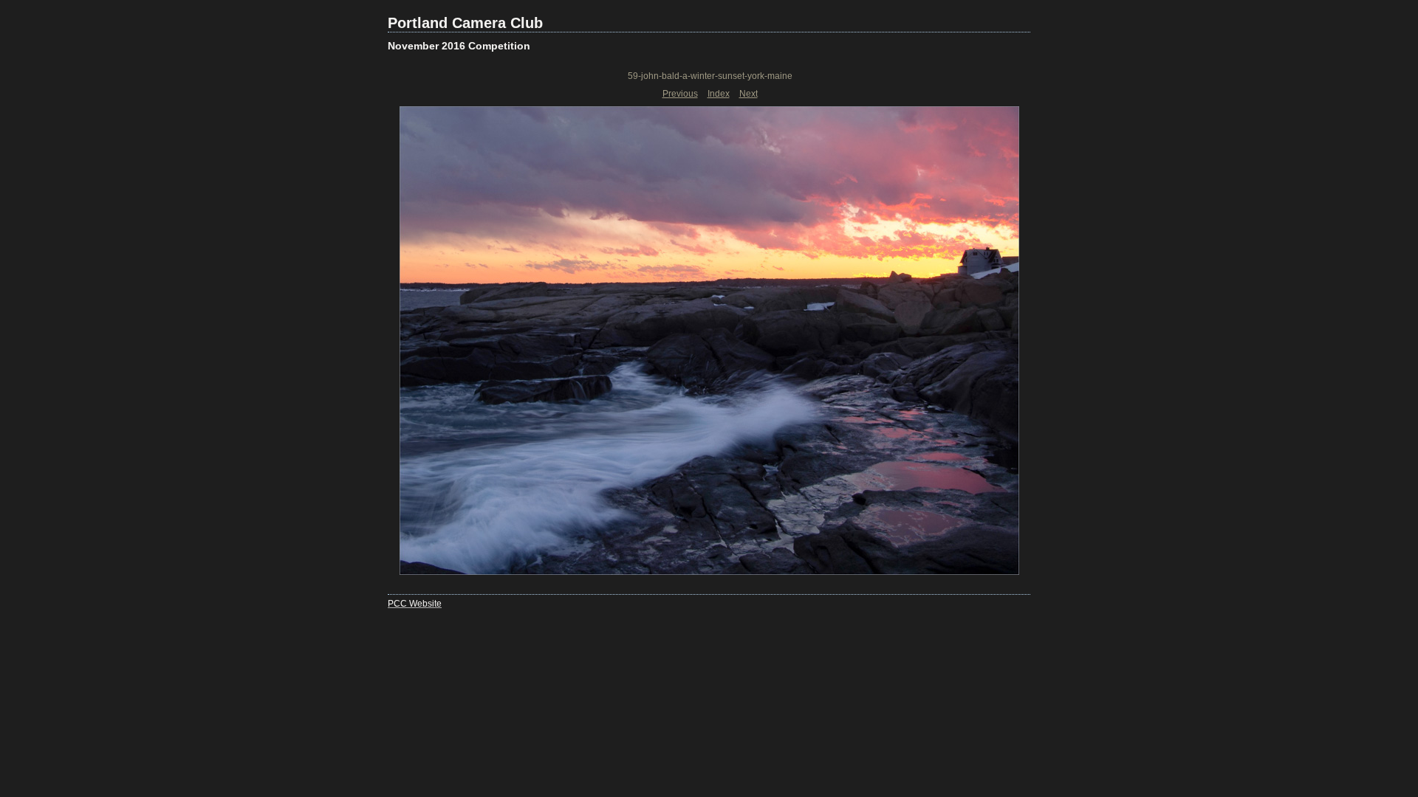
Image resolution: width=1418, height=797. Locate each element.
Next (748, 94)
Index (719, 94)
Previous (680, 94)
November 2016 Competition (459, 46)
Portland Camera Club (465, 23)
